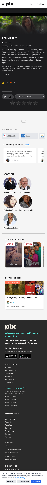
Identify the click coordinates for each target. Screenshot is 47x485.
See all (27, 145)
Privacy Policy (10, 456)
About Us (8, 422)
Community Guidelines (13, 449)
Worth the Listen (11, 405)
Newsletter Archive (12, 453)
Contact (8, 434)
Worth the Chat (10, 402)
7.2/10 (6, 82)
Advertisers (9, 425)
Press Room (9, 431)
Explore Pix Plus (11, 413)
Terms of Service (11, 460)
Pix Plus (8, 437)
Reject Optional (24, 481)
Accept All (36, 481)
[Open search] (31, 4)
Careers (8, 428)
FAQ (6, 446)
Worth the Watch (11, 396)
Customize (10, 481)
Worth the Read (10, 399)
